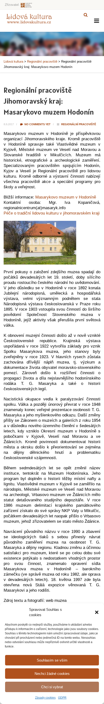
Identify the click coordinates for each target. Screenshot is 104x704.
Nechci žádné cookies (52, 673)
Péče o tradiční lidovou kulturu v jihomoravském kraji (52, 213)
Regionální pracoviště (78, 124)
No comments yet (37, 124)
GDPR (62, 697)
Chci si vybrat (52, 687)
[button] (96, 612)
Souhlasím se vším (52, 660)
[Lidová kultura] (29, 18)
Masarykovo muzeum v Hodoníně (65, 197)
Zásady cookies (45, 697)
